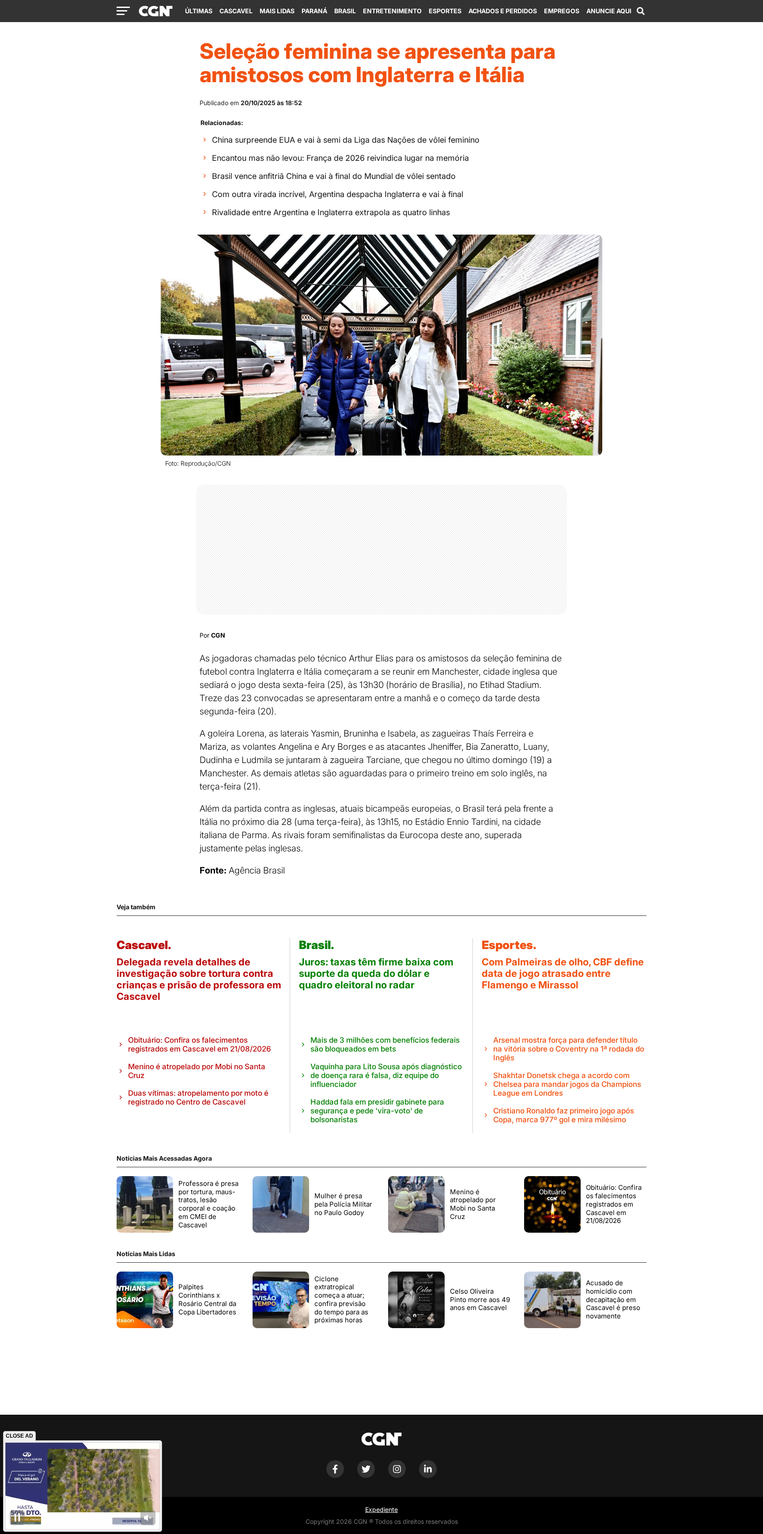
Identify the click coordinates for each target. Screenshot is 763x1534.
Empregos (561, 11)
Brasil (345, 11)
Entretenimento (392, 11)
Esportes (445, 11)
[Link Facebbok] (335, 1475)
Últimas (198, 11)
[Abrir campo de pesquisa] (640, 11)
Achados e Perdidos (502, 11)
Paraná (314, 11)
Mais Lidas (277, 11)
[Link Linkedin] (428, 1475)
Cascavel (236, 11)
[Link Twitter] (366, 1475)
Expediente (381, 1509)
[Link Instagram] (397, 1475)
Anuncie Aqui (608, 11)
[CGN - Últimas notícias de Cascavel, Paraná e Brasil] (156, 11)
